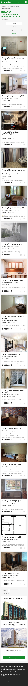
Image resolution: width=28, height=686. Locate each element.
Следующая (6, 593)
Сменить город (5, 19)
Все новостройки (14, 658)
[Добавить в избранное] (24, 71)
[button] (14, 30)
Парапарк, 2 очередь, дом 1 (14, 650)
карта (14, 26)
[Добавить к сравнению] (21, 71)
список (14, 23)
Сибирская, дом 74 (14, 622)
